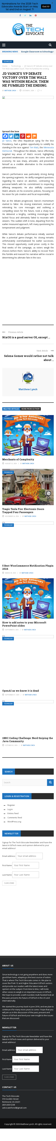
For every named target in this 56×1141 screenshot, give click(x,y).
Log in (10, 809)
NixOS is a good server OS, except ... (26, 337)
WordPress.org (14, 821)
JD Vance (6, 140)
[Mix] (34, 136)
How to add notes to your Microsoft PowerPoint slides (24, 624)
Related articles (11, 409)
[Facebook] (5, 136)
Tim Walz (34, 147)
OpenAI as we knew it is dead (20, 690)
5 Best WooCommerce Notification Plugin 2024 (27, 567)
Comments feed (14, 817)
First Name (7, 865)
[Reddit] (28, 136)
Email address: (9, 856)
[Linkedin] (16, 136)
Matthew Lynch (10, 90)
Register (11, 805)
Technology (7, 62)
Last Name (7, 874)
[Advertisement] (28, 290)
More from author (31, 409)
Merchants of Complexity (18, 459)
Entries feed (13, 813)
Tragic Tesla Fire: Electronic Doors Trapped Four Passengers (23, 510)
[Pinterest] (22, 136)
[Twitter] (11, 136)
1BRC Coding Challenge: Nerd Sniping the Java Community (27, 739)
